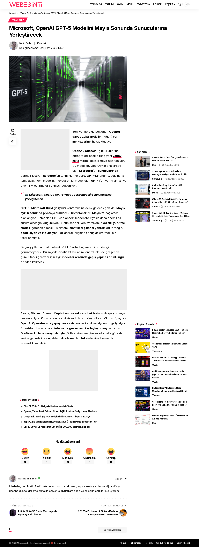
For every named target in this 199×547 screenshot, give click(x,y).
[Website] (125, 479)
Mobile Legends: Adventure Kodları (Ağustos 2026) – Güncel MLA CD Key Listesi (169, 374)
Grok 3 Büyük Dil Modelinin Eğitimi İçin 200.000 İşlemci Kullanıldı (57, 426)
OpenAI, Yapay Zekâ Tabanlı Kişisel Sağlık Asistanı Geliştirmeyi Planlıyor (60, 411)
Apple (155, 206)
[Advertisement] (45, 149)
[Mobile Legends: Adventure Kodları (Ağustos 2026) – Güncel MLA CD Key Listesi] (142, 375)
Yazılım (156, 395)
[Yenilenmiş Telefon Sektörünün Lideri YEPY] (142, 347)
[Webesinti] (26, 4)
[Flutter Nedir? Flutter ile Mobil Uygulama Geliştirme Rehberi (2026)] (142, 392)
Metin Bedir (25, 43)
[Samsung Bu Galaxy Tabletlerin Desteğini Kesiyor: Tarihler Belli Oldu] (142, 175)
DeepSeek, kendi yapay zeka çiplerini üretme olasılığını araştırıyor (57, 416)
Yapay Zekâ (18, 20)
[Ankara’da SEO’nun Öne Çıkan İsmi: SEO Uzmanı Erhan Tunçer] (142, 161)
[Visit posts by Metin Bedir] (13, 45)
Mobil (155, 192)
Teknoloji (157, 351)
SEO (154, 165)
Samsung (157, 179)
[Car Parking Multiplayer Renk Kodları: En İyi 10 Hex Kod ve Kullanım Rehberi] (142, 405)
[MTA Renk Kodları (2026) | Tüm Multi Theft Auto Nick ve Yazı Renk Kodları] (142, 361)
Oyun (155, 337)
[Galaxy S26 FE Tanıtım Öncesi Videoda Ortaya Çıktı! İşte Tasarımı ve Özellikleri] (142, 216)
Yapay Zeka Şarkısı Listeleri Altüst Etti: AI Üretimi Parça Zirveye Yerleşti (61, 421)
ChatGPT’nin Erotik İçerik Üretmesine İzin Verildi (49, 406)
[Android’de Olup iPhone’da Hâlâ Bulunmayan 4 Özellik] (142, 189)
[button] (179, 4)
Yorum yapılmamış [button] (114, 530)
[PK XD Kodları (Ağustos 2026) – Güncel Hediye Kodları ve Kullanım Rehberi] (142, 333)
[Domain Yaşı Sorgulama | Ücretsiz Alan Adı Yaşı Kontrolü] (142, 419)
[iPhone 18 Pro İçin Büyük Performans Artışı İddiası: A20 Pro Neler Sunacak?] (142, 203)
